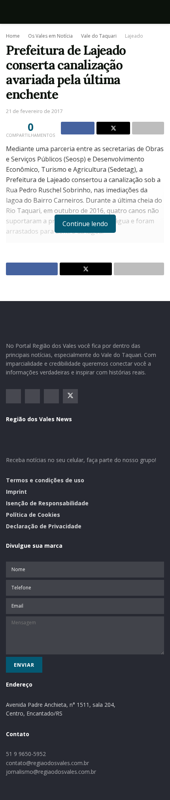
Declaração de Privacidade (43, 526)
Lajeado (134, 36)
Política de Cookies (33, 514)
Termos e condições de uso (45, 480)
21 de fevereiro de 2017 (34, 111)
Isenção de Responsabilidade (47, 503)
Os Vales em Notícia (50, 36)
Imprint (16, 491)
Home (13, 36)
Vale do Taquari (99, 36)
